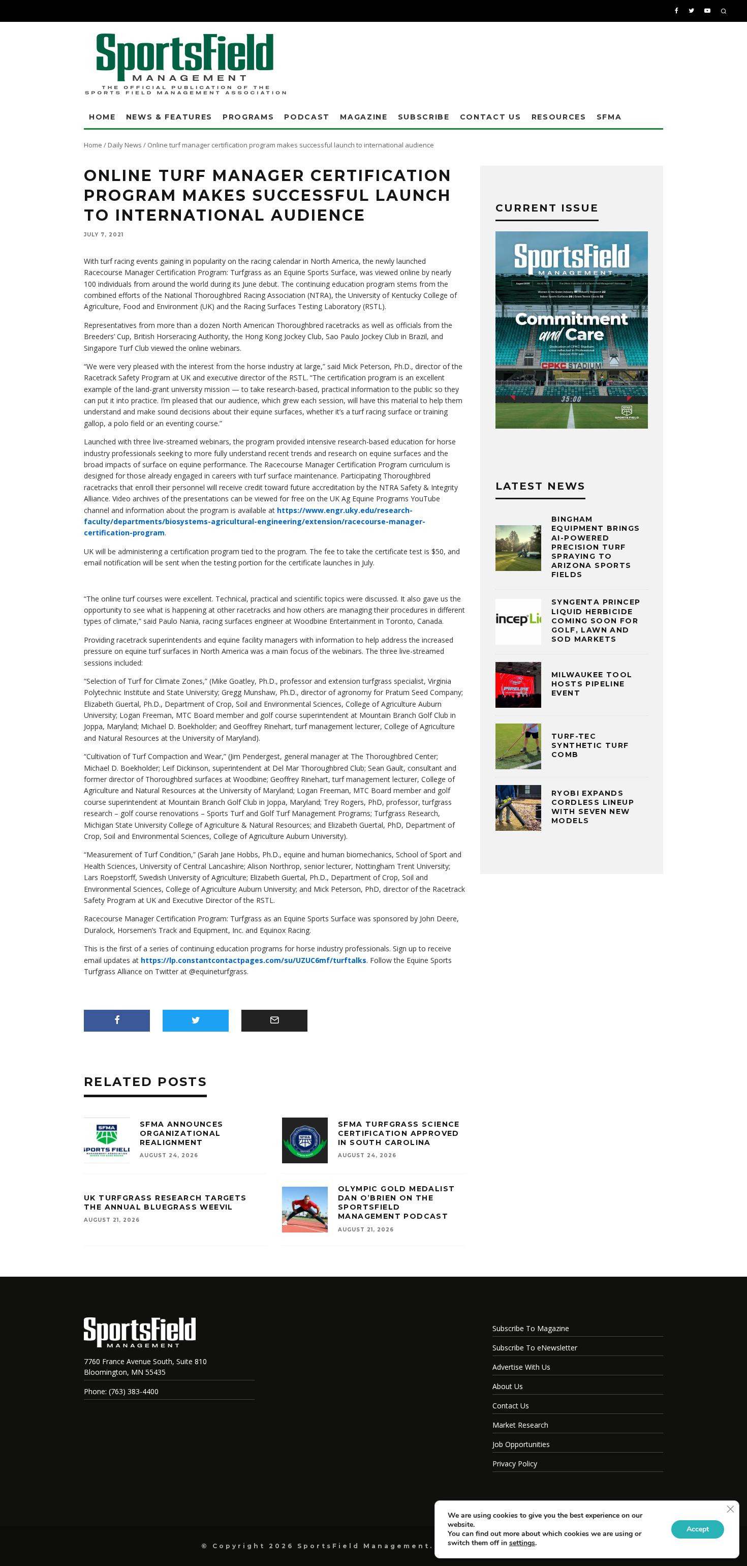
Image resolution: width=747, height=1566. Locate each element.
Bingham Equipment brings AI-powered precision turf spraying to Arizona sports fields (595, 547)
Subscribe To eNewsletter (534, 1347)
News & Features (169, 117)
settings (522, 1543)
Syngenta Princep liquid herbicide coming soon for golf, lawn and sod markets (595, 620)
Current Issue (547, 208)
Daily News (125, 144)
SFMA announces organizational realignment (182, 1133)
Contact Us (490, 117)
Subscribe (424, 117)
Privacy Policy (514, 1463)
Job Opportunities (521, 1444)
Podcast (307, 117)
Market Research (520, 1425)
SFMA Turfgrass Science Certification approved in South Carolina (399, 1133)
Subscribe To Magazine (530, 1328)
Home (102, 117)
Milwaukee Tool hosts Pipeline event (592, 684)
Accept (698, 1529)
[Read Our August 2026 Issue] (571, 331)
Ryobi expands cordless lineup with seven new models (592, 807)
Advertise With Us (521, 1367)
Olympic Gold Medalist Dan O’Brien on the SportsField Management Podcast (396, 1202)
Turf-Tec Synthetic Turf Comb (590, 745)
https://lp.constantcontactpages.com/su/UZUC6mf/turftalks (253, 960)
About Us (507, 1386)
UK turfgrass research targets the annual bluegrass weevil (165, 1202)
